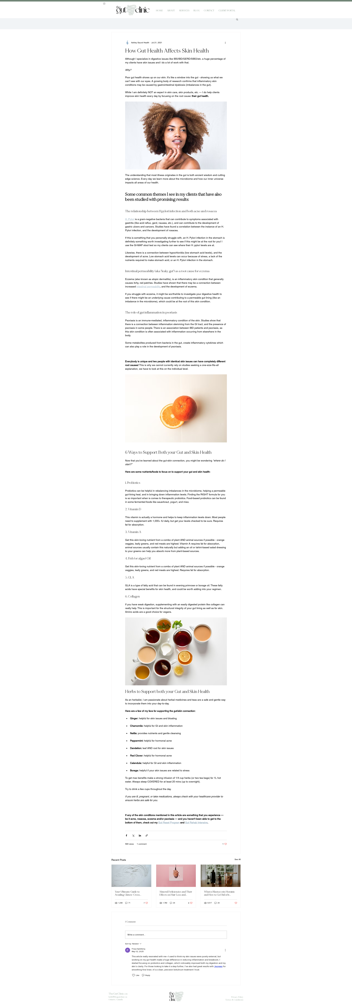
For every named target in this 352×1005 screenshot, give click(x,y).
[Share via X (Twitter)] (133, 835)
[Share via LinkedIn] (140, 835)
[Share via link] (146, 835)
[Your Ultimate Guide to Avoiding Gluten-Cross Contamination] (131, 876)
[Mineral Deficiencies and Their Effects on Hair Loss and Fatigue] (176, 876)
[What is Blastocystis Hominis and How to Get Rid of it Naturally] (220, 876)
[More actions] (225, 42)
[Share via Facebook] (126, 835)
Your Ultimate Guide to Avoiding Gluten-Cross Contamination (127, 893)
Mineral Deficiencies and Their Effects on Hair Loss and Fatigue (176, 893)
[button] (237, 19)
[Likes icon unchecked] (133, 975)
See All (238, 859)
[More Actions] (225, 950)
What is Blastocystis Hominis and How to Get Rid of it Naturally (219, 893)
